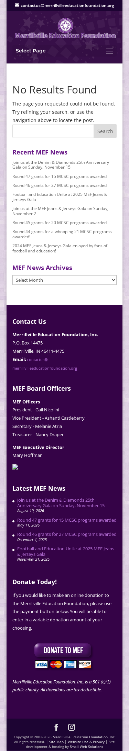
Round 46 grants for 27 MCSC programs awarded (59, 185)
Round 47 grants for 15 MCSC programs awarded (59, 176)
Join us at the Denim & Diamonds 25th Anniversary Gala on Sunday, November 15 (60, 164)
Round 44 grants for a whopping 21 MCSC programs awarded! (62, 234)
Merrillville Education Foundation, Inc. (84, 736)
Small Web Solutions (86, 746)
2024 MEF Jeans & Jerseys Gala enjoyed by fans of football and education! (59, 248)
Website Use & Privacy (86, 741)
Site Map (56, 741)
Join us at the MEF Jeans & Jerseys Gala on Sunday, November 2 (60, 211)
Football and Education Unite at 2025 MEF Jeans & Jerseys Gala (59, 196)
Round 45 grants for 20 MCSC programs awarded (59, 223)
